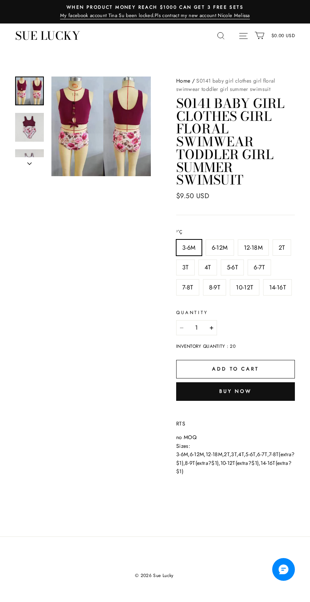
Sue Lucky (47, 35)
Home (183, 80)
